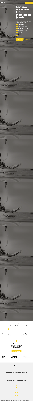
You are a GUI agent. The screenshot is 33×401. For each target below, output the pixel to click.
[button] (23, 3)
